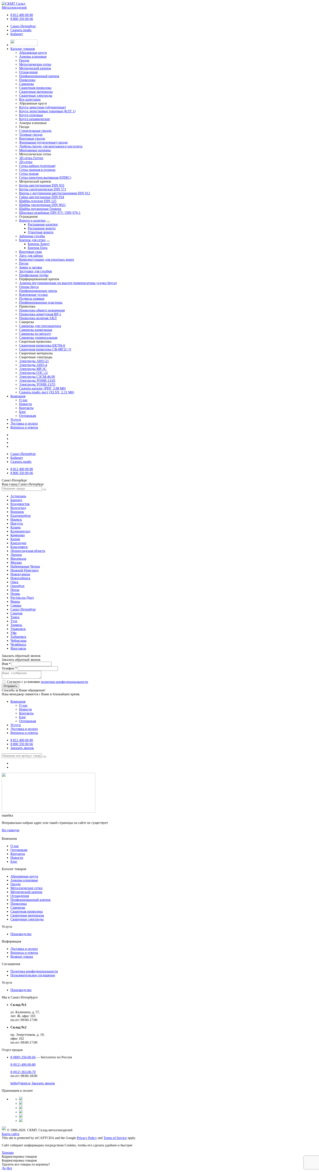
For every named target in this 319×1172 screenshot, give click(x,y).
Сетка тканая (28, 173)
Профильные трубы (33, 275)
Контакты (26, 408)
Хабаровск (18, 636)
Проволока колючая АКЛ (38, 318)
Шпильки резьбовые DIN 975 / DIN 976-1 (50, 212)
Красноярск (19, 547)
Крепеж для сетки (32, 240)
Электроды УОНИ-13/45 (37, 380)
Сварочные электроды (27, 919)
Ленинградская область (27, 551)
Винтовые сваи (30, 252)
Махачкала (18, 558)
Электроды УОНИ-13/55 (37, 384)
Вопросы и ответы (24, 427)
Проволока (18, 903)
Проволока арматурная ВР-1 (40, 314)
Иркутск (16, 523)
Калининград (20, 531)
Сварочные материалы (27, 915)
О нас (23, 400)
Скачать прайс (21, 30)
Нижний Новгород (24, 570)
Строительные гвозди (35, 131)
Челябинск (18, 644)
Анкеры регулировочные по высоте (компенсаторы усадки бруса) (68, 283)
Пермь (15, 594)
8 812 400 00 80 (21, 15)
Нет (9, 1168)
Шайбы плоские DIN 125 (37, 201)
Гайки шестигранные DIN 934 (41, 197)
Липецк (16, 555)
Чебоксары (18, 640)
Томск (15, 617)
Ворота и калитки (32, 220)
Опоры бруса (29, 287)
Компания (17, 396)
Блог (22, 412)
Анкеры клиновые (24, 880)
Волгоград (18, 508)
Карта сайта (10, 1134)
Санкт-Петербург (23, 26)
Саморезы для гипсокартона (40, 326)
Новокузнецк (20, 574)
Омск (14, 582)
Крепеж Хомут (39, 244)
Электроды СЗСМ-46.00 (37, 376)
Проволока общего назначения (42, 310)
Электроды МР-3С (33, 369)
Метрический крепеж (26, 892)
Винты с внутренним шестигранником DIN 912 (54, 193)
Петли (23, 263)
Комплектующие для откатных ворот (46, 259)
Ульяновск (18, 629)
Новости (25, 404)
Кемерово (17, 535)
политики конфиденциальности (64, 682)
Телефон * (9, 668)
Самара (15, 605)
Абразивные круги (24, 876)
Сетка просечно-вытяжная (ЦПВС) (45, 177)
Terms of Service (115, 1138)
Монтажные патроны (35, 150)
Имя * (6, 664)
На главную (10, 830)
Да (4, 1168)
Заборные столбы (32, 236)
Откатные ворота (40, 232)
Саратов (16, 613)
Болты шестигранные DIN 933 (41, 185)
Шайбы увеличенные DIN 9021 (42, 205)
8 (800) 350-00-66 (23, 1057)
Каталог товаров (22, 49)
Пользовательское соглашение (32, 975)
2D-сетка (25, 162)
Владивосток (20, 504)
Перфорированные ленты (38, 291)
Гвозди (15, 884)
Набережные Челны (25, 566)
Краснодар (18, 543)
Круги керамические (34, 119)
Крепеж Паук (38, 248)
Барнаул (16, 500)
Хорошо (8, 1152)
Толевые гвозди (31, 134)
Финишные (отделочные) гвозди (43, 142)
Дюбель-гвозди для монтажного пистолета (50, 146)
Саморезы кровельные (35, 330)
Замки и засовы (30, 267)
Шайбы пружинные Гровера (40, 209)
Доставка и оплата (24, 423)
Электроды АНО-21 (34, 361)
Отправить (10, 686)
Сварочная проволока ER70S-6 (42, 345)
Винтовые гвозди (32, 138)
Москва (16, 562)
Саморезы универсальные (38, 337)
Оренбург (17, 586)
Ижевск (16, 519)
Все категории (30, 99)
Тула (13, 621)
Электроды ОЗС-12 (33, 373)
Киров (15, 539)
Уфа (13, 633)
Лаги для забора (31, 255)
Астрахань (18, 496)
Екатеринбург (20, 515)
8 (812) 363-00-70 (23, 1072)
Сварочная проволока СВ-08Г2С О (45, 349)
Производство (20, 934)
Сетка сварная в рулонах (37, 170)
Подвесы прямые (31, 298)
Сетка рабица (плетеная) (37, 166)
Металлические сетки (26, 888)
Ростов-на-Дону (22, 597)
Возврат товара (21, 956)
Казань (15, 527)
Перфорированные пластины (40, 302)
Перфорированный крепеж (30, 900)
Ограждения (19, 896)
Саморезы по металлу (35, 334)
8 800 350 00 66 (21, 19)
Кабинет (16, 34)
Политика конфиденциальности (34, 971)
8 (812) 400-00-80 (23, 1064)
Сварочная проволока (26, 911)
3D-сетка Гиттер (31, 158)
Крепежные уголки (33, 294)
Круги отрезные (31, 115)
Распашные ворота (42, 228)
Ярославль (18, 648)
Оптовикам (27, 415)
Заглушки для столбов (35, 271)
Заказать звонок (22, 748)
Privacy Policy (87, 1138)
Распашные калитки (43, 224)
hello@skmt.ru (20, 1083)
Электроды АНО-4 (33, 365)
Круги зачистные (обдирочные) (42, 107)
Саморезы (17, 907)
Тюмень (16, 625)
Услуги (15, 419)
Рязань (15, 601)
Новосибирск (20, 578)
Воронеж (17, 512)
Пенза (14, 590)
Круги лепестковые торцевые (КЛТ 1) (47, 111)
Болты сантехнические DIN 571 (42, 189)
